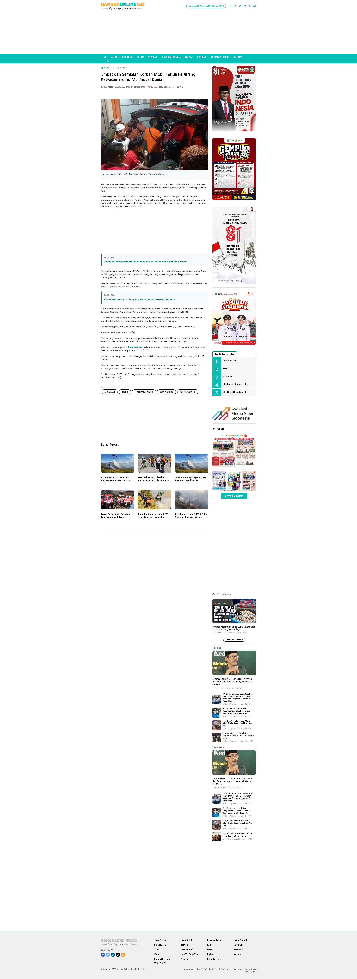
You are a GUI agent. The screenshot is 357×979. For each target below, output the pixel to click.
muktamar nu (230, 360)
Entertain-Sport (220, 57)
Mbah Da (227, 376)
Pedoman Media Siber (206, 969)
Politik (140, 57)
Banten (184, 945)
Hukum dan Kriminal (171, 57)
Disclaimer (223, 969)
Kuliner (210, 954)
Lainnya (238, 57)
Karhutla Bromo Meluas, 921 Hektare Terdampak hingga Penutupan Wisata (115, 480)
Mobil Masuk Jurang (144, 392)
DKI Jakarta (160, 945)
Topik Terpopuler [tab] (224, 354)
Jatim (114, 57)
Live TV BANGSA (189, 954)
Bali (209, 945)
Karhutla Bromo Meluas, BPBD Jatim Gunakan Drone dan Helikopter (153, 517)
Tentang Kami (188, 969)
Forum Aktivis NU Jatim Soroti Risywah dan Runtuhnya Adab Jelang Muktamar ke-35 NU (232, 682)
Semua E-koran (234, 495)
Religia (188, 57)
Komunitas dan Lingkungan (162, 961)
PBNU (225, 368)
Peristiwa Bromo (187, 392)
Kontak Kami (250, 971)
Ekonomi (201, 57)
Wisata (237, 954)
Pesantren (218, 747)
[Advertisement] (178, 32)
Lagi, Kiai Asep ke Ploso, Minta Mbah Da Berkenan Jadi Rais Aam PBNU (237, 723)
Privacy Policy (236, 969)
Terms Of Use (250, 969)
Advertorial (186, 949)
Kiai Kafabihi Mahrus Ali (235, 384)
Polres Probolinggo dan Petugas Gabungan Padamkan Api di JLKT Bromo (145, 261)
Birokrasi (152, 57)
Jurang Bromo (166, 392)
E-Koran (218, 428)
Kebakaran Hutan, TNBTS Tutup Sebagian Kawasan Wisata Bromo (191, 517)
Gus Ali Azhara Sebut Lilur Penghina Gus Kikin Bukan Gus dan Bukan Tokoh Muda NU (236, 711)
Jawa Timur (160, 940)
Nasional (127, 57)
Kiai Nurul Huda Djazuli (234, 392)
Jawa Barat (186, 940)
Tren (156, 949)
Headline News (215, 959)
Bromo (125, 392)
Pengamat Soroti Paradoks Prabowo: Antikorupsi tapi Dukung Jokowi (238, 735)
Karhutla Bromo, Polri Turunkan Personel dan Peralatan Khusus (140, 299)
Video (157, 954)
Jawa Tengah (240, 940)
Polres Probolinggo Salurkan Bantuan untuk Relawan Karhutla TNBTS (115, 517)
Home (107, 68)
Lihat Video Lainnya (234, 640)
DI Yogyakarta (214, 940)
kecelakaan (135, 347)
